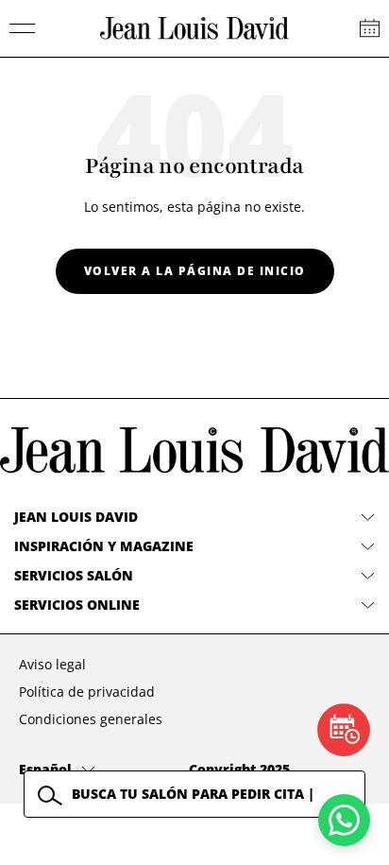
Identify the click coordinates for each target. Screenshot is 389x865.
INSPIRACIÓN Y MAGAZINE (104, 546)
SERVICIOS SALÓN (73, 575)
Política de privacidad (87, 692)
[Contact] (370, 28)
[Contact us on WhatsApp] (344, 820)
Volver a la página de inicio (195, 271)
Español (45, 769)
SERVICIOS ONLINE (77, 605)
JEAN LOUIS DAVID (76, 517)
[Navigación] (22, 28)
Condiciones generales (90, 719)
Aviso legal (52, 664)
